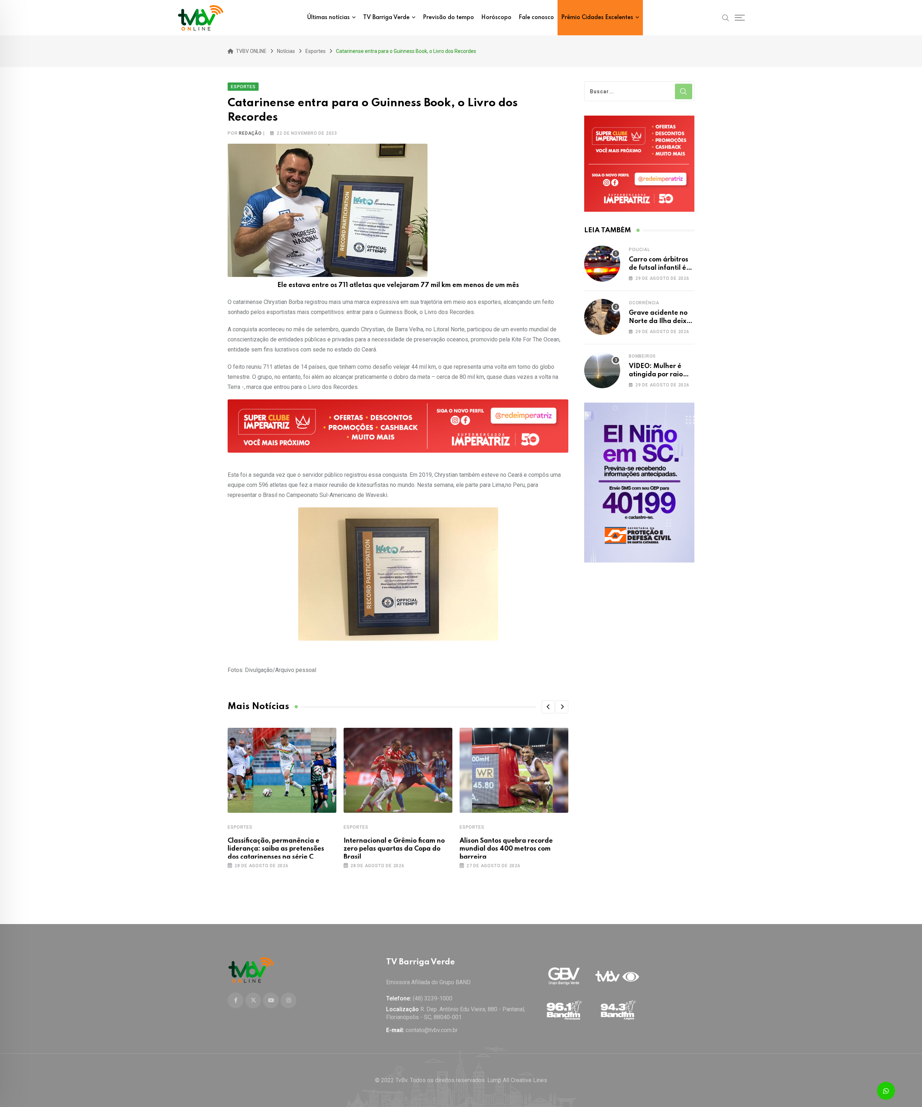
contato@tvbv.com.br (432, 1030)
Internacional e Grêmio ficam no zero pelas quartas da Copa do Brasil (394, 849)
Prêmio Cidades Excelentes (597, 18)
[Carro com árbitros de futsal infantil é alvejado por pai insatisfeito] (602, 264)
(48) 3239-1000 (432, 998)
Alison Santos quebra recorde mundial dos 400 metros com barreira (506, 849)
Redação (250, 133)
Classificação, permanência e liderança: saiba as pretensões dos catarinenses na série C (276, 849)
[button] (548, 706)
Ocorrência (644, 302)
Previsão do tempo (448, 18)
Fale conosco (536, 18)
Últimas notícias (328, 18)
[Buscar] (725, 17)
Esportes (240, 827)
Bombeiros (642, 356)
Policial (639, 249)
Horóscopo (496, 18)
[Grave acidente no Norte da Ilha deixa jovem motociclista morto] (602, 317)
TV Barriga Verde (386, 18)
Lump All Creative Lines (517, 1080)
